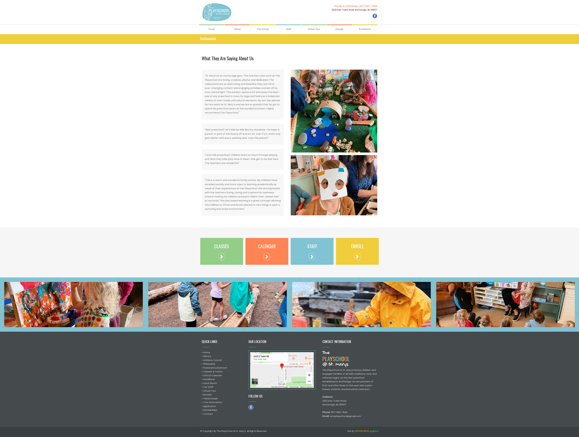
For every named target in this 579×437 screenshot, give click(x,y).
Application (209, 406)
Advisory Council (212, 360)
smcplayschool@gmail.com (345, 416)
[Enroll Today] (357, 256)
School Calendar (212, 375)
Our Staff (208, 386)
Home (206, 352)
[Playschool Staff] (312, 256)
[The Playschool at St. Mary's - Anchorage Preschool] (217, 12)
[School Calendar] (267, 256)
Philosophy (209, 363)
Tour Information (212, 402)
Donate (207, 394)
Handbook (209, 379)
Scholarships (210, 410)
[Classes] (221, 256)
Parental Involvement (215, 367)
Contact (208, 413)
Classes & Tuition (213, 371)
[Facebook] (374, 16)
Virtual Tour (209, 390)
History (207, 356)
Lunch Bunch (210, 383)
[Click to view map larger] (282, 370)
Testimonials (210, 398)
